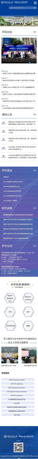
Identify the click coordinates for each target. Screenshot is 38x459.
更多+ (35, 32)
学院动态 (7, 32)
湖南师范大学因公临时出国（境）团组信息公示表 (22, 131)
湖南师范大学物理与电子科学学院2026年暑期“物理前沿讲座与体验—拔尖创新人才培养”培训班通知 (21, 123)
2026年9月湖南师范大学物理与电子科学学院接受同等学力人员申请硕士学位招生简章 (22, 156)
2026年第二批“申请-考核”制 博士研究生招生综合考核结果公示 (22, 148)
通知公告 (7, 114)
